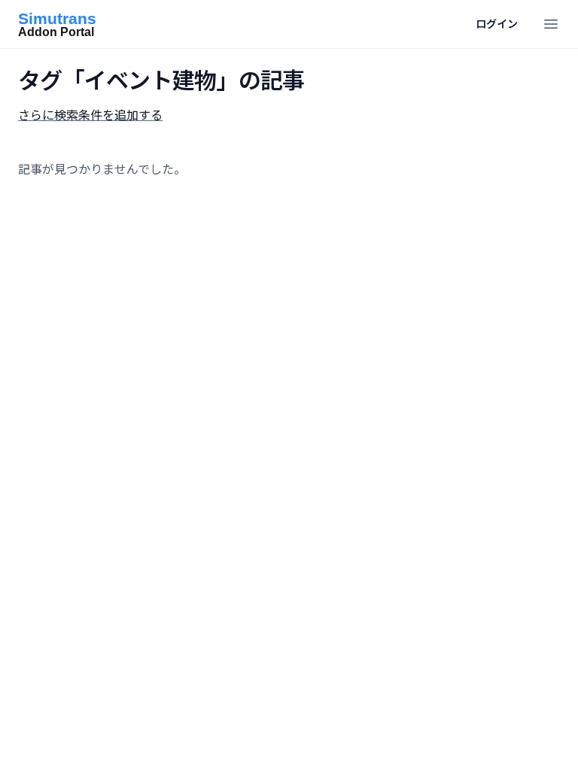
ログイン (497, 23)
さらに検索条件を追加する (90, 115)
